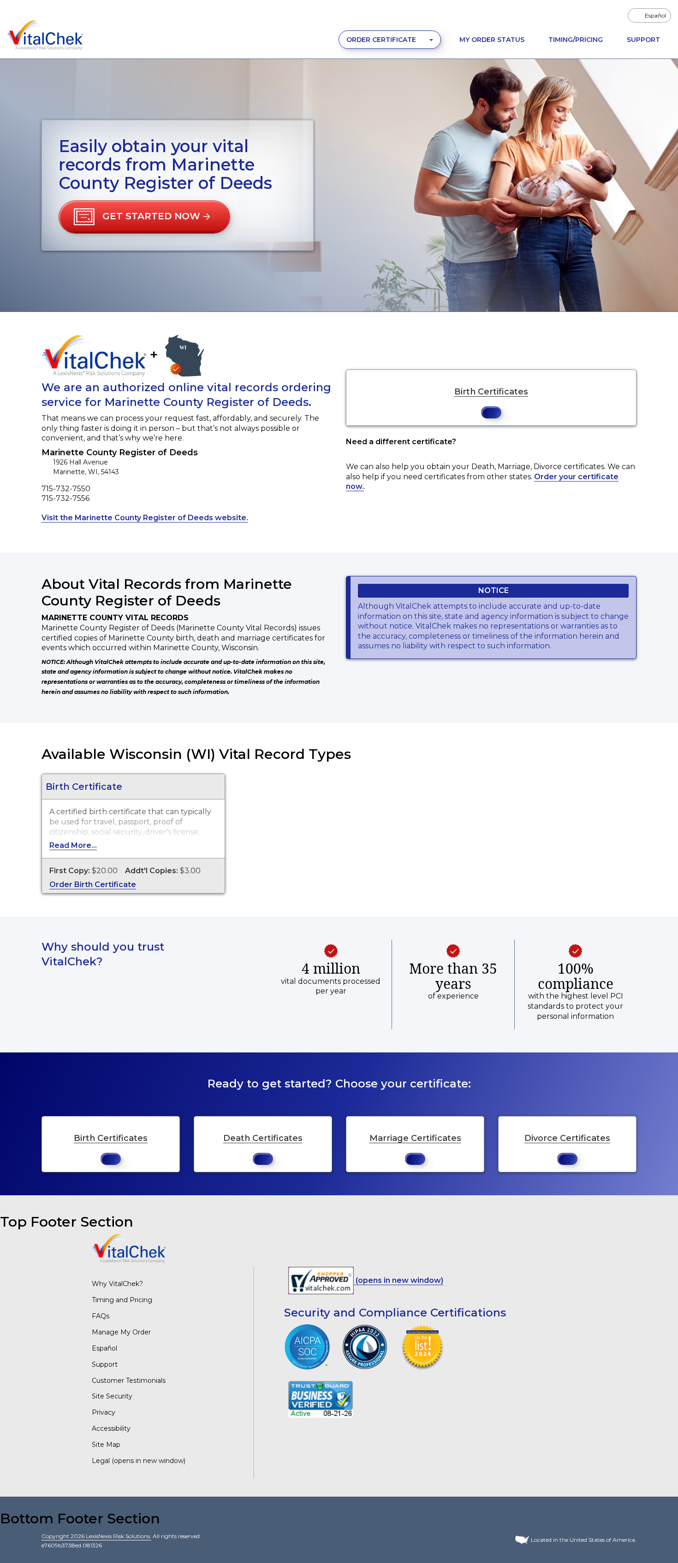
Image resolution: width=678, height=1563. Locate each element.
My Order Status (491, 39)
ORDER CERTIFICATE (382, 39)
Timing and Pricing (122, 1300)
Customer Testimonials (129, 1380)
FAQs (100, 1316)
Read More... (73, 845)
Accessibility (111, 1428)
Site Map (106, 1444)
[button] (144, 217)
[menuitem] (649, 15)
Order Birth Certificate (92, 884)
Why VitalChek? (117, 1284)
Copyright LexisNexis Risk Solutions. (96, 1536)
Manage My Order (121, 1332)
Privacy (103, 1412)
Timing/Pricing (575, 39)
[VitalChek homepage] (129, 1248)
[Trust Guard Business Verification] (320, 1399)
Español (104, 1348)
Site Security (112, 1396)
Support (643, 39)
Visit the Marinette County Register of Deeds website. (145, 517)
